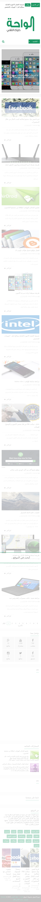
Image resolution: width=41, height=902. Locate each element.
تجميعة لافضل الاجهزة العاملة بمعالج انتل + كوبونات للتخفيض (14, 6)
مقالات (27, 5)
